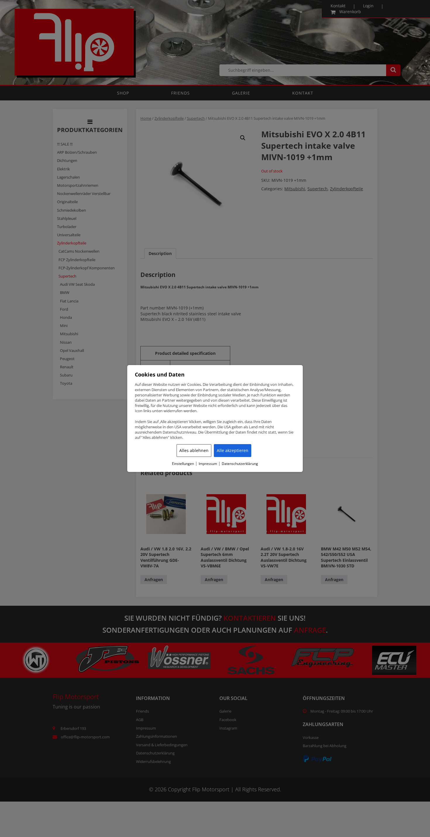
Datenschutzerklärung (240, 463)
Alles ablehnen (194, 450)
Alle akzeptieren (232, 450)
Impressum (208, 463)
